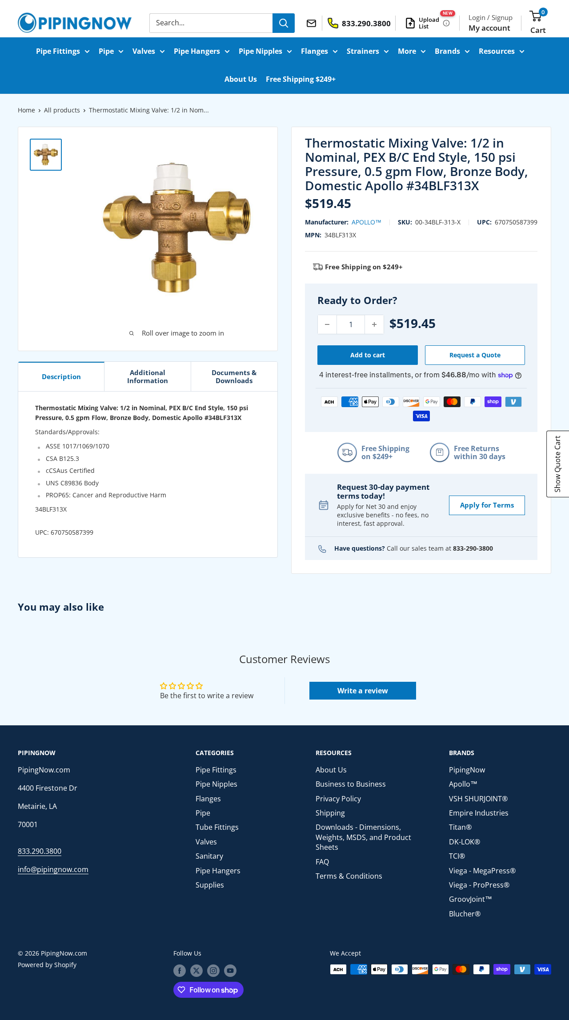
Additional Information (147, 376)
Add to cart (367, 355)
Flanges (314, 51)
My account (489, 28)
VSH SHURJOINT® (478, 799)
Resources (497, 51)
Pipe (106, 51)
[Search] (283, 23)
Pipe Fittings (58, 51)
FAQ (322, 862)
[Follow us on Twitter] (196, 970)
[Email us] (313, 23)
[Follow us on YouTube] (230, 970)
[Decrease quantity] (327, 324)
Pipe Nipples (260, 51)
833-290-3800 (473, 548)
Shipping (330, 813)
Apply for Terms (487, 504)
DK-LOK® (464, 842)
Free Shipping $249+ (301, 79)
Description (61, 376)
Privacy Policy (338, 799)
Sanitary (209, 856)
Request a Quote (475, 355)
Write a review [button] (362, 691)
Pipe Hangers (197, 51)
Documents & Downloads (234, 376)
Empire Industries (479, 813)
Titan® (460, 827)
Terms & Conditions (349, 876)
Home (26, 110)
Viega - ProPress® (479, 885)
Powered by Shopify (47, 964)
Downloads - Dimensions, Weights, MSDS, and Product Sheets (363, 837)
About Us (240, 79)
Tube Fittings (217, 827)
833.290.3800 (39, 851)
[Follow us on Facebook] (179, 970)
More (407, 51)
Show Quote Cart (557, 464)
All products (62, 110)
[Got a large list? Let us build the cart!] (446, 23)
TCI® (457, 856)
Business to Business (351, 784)
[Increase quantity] (374, 324)
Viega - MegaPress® (482, 871)
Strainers (363, 51)
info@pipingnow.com (53, 869)
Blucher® (465, 914)
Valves (143, 51)
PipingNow (467, 770)
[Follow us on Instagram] (213, 970)
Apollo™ (366, 222)
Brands (447, 51)
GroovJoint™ (470, 899)
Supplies (210, 885)
